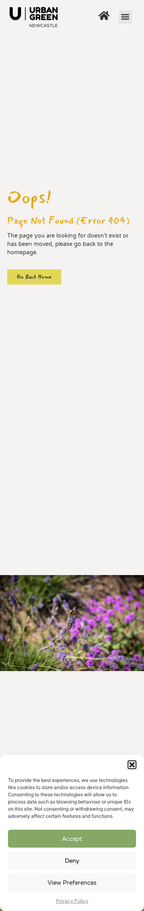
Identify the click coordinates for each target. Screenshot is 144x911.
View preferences (72, 882)
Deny (72, 860)
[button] (132, 765)
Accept (72, 838)
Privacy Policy (72, 901)
